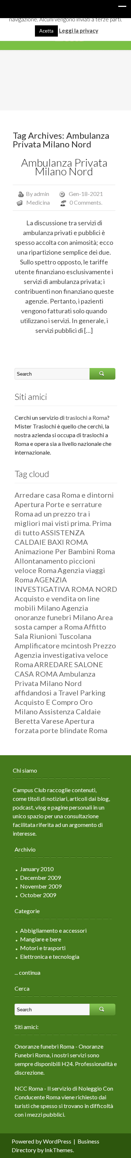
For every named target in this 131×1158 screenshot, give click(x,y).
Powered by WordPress (41, 1141)
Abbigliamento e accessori (53, 930)
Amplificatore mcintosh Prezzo (65, 645)
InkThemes (59, 1149)
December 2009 (40, 877)
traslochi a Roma (86, 417)
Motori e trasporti (43, 947)
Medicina (38, 202)
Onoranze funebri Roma (44, 1046)
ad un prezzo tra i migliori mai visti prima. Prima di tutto (63, 523)
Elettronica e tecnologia (49, 956)
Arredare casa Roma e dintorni (64, 494)
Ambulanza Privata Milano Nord (64, 166)
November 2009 (40, 886)
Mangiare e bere (40, 939)
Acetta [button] (46, 31)
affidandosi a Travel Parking (60, 692)
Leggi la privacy (78, 30)
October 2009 (38, 894)
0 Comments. (86, 202)
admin (41, 193)
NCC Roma (29, 1088)
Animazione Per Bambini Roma (65, 551)
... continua (27, 972)
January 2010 (36, 868)
